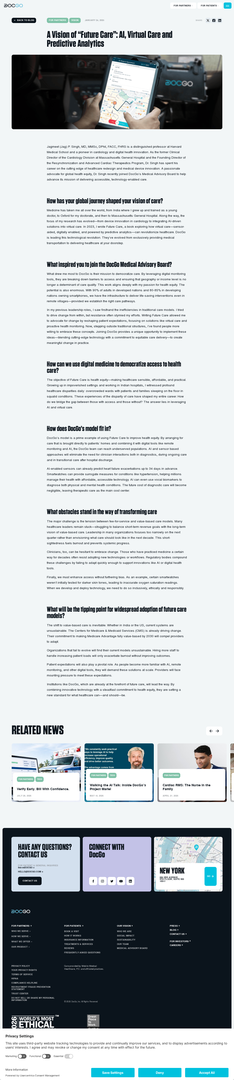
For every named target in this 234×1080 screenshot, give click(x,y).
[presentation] (211, 731)
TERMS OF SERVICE (22, 974)
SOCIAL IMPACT (125, 936)
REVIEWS (69, 948)
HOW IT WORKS (72, 936)
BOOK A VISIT (71, 931)
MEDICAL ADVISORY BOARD (132, 948)
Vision (75, 20)
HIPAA (14, 978)
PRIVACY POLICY (20, 966)
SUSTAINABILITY (126, 940)
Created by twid (124, 1001)
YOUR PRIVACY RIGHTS (24, 970)
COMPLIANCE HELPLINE (24, 983)
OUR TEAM (123, 944)
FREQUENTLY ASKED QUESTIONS (82, 952)
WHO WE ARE (124, 931)
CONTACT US (30, 881)
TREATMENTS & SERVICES (78, 944)
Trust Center (19, 993)
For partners (57, 20)
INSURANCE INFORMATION (78, 940)
